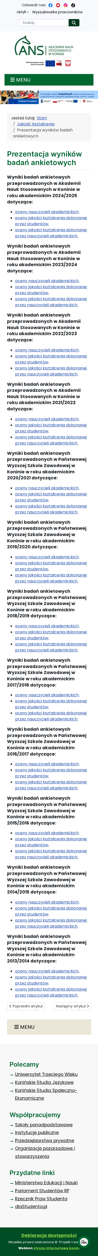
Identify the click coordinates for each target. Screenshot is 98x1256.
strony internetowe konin (56, 1248)
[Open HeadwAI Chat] (84, 1242)
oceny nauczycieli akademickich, (47, 212)
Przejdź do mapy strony (4, 4)
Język (21, 11)
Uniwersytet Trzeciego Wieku (46, 1074)
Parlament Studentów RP (42, 1191)
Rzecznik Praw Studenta (41, 1199)
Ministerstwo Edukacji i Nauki (46, 1183)
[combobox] (44, 22)
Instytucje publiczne (37, 1133)
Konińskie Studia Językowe (44, 1082)
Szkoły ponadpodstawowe (44, 1125)
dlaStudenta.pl (31, 1207)
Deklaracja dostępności (49, 1235)
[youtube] (58, 5)
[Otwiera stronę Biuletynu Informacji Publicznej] (59, 63)
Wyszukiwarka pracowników (57, 12)
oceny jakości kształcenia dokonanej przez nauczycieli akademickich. (51, 233)
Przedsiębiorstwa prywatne (44, 1141)
